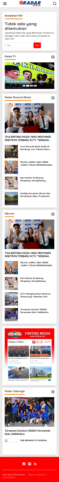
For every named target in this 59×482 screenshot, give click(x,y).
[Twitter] (30, 464)
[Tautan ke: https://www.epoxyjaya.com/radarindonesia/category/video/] (53, 57)
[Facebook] (24, 464)
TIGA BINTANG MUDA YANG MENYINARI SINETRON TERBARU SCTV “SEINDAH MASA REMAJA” (28, 138)
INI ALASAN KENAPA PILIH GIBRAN (27, 81)
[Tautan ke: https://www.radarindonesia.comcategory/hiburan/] (53, 214)
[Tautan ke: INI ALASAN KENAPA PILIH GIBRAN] (29, 75)
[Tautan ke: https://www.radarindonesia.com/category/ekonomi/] (53, 98)
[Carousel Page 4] (35, 86)
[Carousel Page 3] (31, 86)
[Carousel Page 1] (23, 86)
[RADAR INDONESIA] (30, 3)
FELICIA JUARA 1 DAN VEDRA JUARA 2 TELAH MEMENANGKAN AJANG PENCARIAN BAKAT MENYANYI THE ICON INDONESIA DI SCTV (36, 163)
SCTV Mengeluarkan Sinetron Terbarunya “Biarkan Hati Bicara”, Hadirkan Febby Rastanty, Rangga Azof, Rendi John (36, 295)
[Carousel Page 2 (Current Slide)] (27, 86)
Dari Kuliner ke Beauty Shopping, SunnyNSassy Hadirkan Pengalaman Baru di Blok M (36, 179)
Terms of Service (36, 474)
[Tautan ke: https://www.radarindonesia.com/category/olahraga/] (53, 392)
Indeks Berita (8, 477)
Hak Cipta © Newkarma (13, 474)
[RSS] (35, 464)
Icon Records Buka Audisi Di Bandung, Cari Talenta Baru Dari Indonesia (35, 148)
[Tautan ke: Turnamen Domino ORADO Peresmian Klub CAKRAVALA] (11, 314)
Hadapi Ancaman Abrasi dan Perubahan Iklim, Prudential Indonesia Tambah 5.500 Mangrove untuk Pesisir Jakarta (37, 195)
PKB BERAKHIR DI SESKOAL (33, 440)
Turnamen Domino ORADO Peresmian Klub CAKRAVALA (34, 310)
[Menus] (4, 3)
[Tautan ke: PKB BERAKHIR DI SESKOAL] (11, 445)
